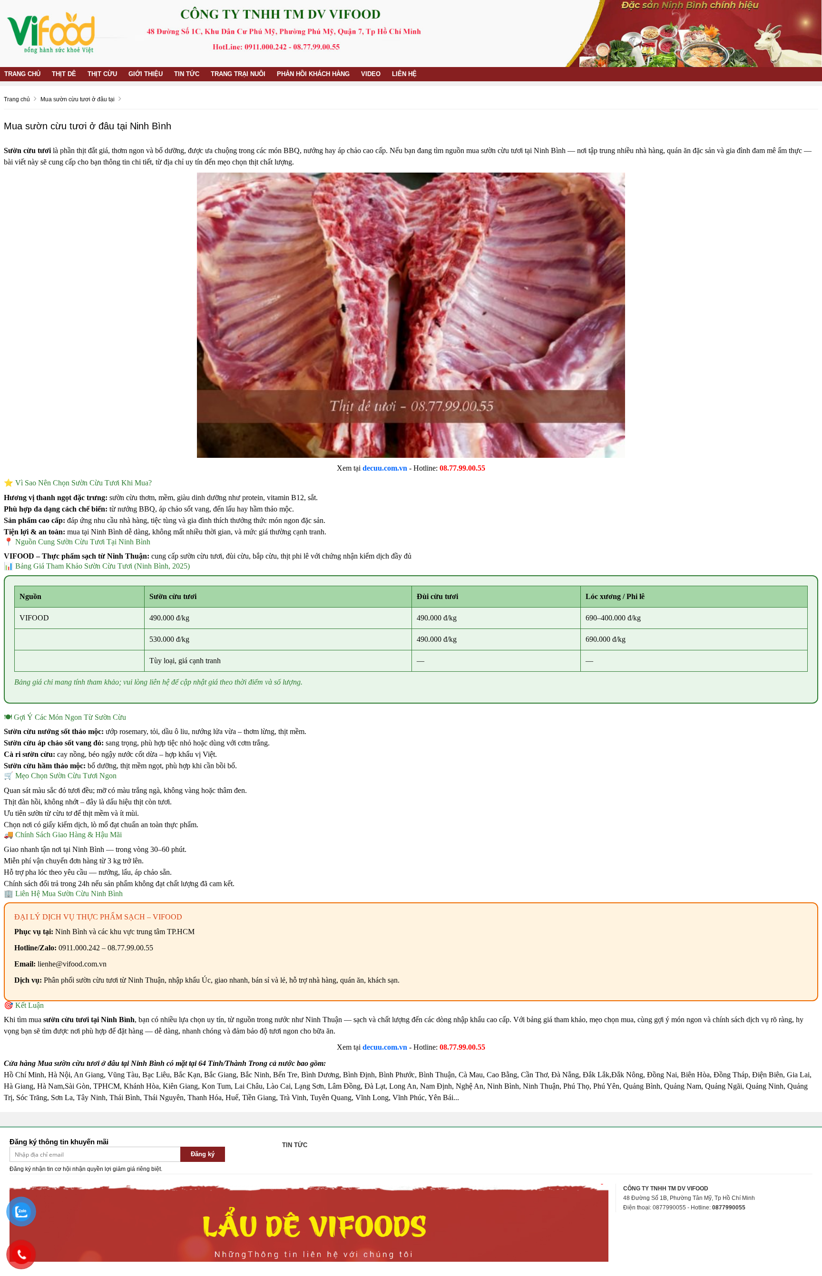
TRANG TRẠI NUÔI (238, 73)
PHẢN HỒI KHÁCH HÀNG (313, 73)
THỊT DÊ (64, 73)
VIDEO (371, 73)
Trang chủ (22, 73)
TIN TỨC (186, 73)
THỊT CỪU (102, 73)
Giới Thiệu (145, 73)
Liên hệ (404, 73)
